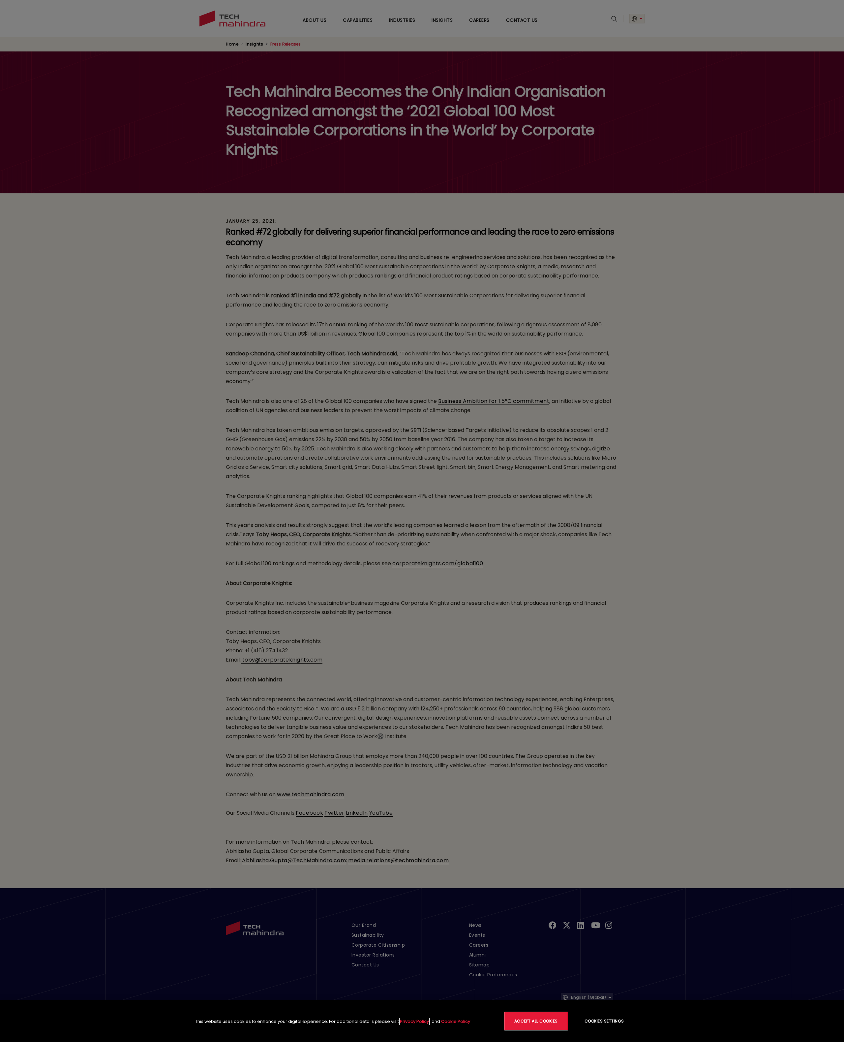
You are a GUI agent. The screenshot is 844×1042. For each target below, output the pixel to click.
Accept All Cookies (536, 1021)
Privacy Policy (414, 1021)
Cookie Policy (455, 1021)
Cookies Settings (604, 1021)
